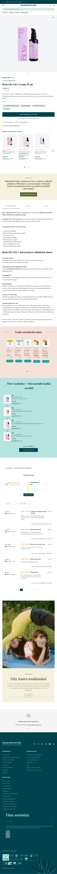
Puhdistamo (18, 348)
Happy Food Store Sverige (33, 767)
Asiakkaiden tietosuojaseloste (10, 793)
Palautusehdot (6, 783)
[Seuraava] (25, 2)
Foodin (8, 348)
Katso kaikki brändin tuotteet (28, 194)
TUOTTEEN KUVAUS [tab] (11, 206)
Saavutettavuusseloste (8, 801)
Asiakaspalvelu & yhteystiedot (34, 754)
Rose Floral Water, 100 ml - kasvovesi (21, 436)
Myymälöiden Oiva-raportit (9, 804)
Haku (27, 765)
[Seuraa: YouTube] (50, 744)
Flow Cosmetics (8, 80)
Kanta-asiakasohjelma (32, 760)
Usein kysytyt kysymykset (33, 757)
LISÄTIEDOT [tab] (46, 206)
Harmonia (35, 348)
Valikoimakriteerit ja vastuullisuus (10, 757)
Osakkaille (5, 770)
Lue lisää (4, 101)
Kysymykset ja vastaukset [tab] (23, 468)
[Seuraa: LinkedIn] (54, 744)
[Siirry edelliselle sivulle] (17, 590)
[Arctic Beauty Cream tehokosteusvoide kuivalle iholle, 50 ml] (26, 141)
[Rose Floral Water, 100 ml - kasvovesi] (10, 141)
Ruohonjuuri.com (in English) (34, 770)
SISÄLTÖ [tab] (28, 206)
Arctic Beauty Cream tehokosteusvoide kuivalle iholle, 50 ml (27, 423)
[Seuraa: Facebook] (35, 744)
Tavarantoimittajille (7, 767)
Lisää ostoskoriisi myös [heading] (12, 131)
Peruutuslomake (6, 786)
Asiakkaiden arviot (31, 762)
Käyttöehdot (5, 791)
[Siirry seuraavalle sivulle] (39, 590)
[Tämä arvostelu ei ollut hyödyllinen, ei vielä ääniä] (50, 524)
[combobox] (27, 9)
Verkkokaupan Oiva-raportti (9, 806)
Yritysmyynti (5, 765)
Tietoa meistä (5, 754)
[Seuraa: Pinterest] (46, 744)
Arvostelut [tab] (8, 468)
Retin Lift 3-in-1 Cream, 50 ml (19, 398)
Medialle (4, 772)
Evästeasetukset (6, 788)
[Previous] (3, 150)
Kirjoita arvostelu (28, 494)
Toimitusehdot (6, 781)
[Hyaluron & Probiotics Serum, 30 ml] (42, 141)
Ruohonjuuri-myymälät (8, 760)
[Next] (53, 150)
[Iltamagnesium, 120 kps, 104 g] (27, 343)
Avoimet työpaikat (7, 762)
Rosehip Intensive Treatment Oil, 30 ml (22, 411)
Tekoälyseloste (6, 796)
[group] (9, 147)
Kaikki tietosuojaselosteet (8, 799)
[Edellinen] (2, 2)
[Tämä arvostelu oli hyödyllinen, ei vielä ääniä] (47, 524)
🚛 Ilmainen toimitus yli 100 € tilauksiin (14, 2)
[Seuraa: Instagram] (42, 744)
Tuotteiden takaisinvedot (8, 809)
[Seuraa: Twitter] (38, 744)
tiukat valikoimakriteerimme (34, 725)
